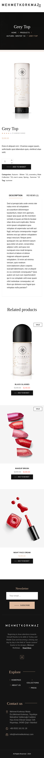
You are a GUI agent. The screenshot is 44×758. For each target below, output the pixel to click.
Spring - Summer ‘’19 (31, 177)
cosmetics (32, 174)
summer (9, 180)
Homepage (16, 680)
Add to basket (19, 167)
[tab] (15, 195)
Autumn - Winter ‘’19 (20, 174)
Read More (27, 648)
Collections (33, 683)
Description (15, 195)
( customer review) (18, 133)
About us (16, 685)
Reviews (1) (32, 195)
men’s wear (18, 177)
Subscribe (25, 605)
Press (33, 688)
